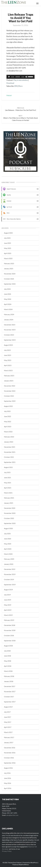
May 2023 (7, 360)
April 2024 (7, 304)
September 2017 (9, 702)
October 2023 (9, 335)
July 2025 (7, 238)
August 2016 (8, 768)
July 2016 (7, 773)
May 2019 (7, 605)
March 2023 (8, 370)
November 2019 (9, 574)
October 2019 (9, 579)
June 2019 (7, 600)
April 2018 (7, 666)
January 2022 (8, 442)
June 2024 (7, 294)
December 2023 (9, 325)
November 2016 (9, 753)
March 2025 (8, 258)
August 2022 (8, 406)
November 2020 (9, 513)
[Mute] (26, 77)
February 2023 (9, 376)
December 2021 (9, 447)
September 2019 (9, 584)
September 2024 (9, 284)
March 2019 (8, 615)
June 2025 (7, 243)
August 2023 (8, 345)
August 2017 (8, 707)
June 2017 (7, 717)
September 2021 (9, 462)
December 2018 (9, 625)
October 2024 (9, 279)
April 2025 (7, 253)
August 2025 (8, 233)
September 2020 (9, 523)
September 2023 (9, 340)
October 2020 (9, 518)
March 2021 (8, 493)
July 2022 (7, 411)
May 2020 (7, 544)
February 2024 (9, 314)
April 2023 (7, 365)
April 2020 (7, 549)
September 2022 (9, 401)
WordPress (34, 862)
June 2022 (7, 416)
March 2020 (8, 554)
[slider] (31, 76)
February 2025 (9, 263)
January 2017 (8, 742)
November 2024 (9, 274)
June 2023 (7, 355)
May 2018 (7, 661)
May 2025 (7, 248)
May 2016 (7, 783)
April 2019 (7, 610)
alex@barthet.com (12, 815)
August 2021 (8, 467)
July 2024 (7, 289)
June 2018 (7, 656)
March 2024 (8, 309)
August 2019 (8, 589)
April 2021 (7, 488)
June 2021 (7, 477)
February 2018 (9, 676)
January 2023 (8, 381)
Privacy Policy (7, 851)
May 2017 (7, 722)
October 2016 (9, 758)
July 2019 (7, 595)
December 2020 (9, 508)
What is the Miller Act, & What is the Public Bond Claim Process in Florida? (20, 118)
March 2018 (8, 671)
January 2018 (8, 681)
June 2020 (7, 539)
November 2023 (9, 330)
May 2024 (7, 299)
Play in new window (20, 80)
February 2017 (9, 737)
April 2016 (7, 788)
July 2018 (7, 651)
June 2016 (7, 778)
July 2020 (7, 533)
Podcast (9, 95)
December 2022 (9, 386)
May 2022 (7, 421)
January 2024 (8, 320)
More (20, 86)
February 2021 (9, 498)
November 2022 (9, 391)
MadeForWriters (24, 864)
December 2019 (9, 569)
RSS (15, 86)
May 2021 (7, 483)
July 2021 (7, 472)
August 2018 (8, 646)
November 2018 (9, 630)
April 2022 (7, 426)
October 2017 (9, 697)
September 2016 (9, 763)
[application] (20, 77)
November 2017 (9, 691)
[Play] (9, 77)
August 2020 (8, 528)
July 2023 (7, 350)
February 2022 (9, 437)
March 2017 (8, 732)
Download (10, 83)
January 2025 (8, 268)
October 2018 (9, 635)
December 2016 (9, 748)
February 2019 (9, 620)
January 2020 (8, 564)
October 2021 (9, 457)
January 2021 (8, 503)
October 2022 (9, 396)
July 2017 (7, 712)
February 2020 (9, 559)
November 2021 (9, 452)
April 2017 (7, 727)
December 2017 (9, 686)
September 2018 (9, 641)
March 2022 (8, 432)
